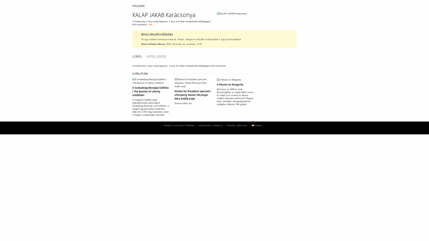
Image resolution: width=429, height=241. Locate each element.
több (150, 24)
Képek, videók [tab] (156, 57)
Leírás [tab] (137, 57)
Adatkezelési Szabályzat (210, 125)
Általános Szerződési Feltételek (179, 125)
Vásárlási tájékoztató (237, 125)
